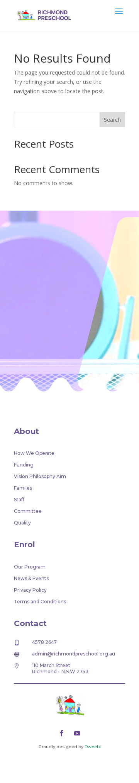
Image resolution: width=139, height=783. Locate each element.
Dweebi (93, 746)
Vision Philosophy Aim (40, 476)
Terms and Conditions (40, 601)
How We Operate (34, 453)
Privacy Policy (30, 590)
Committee (28, 511)
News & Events (31, 578)
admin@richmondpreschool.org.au (73, 654)
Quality (22, 523)
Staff (19, 499)
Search (112, 119)
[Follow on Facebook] (62, 733)
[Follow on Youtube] (77, 733)
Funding (24, 465)
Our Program (30, 567)
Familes (23, 488)
